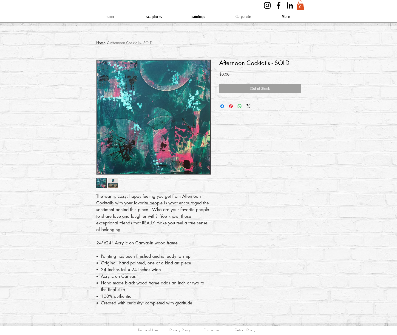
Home (100, 42)
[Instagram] (267, 5)
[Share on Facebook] (222, 106)
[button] (300, 5)
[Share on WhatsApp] (239, 106)
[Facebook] (278, 5)
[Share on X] (248, 106)
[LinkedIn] (289, 5)
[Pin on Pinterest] (231, 106)
